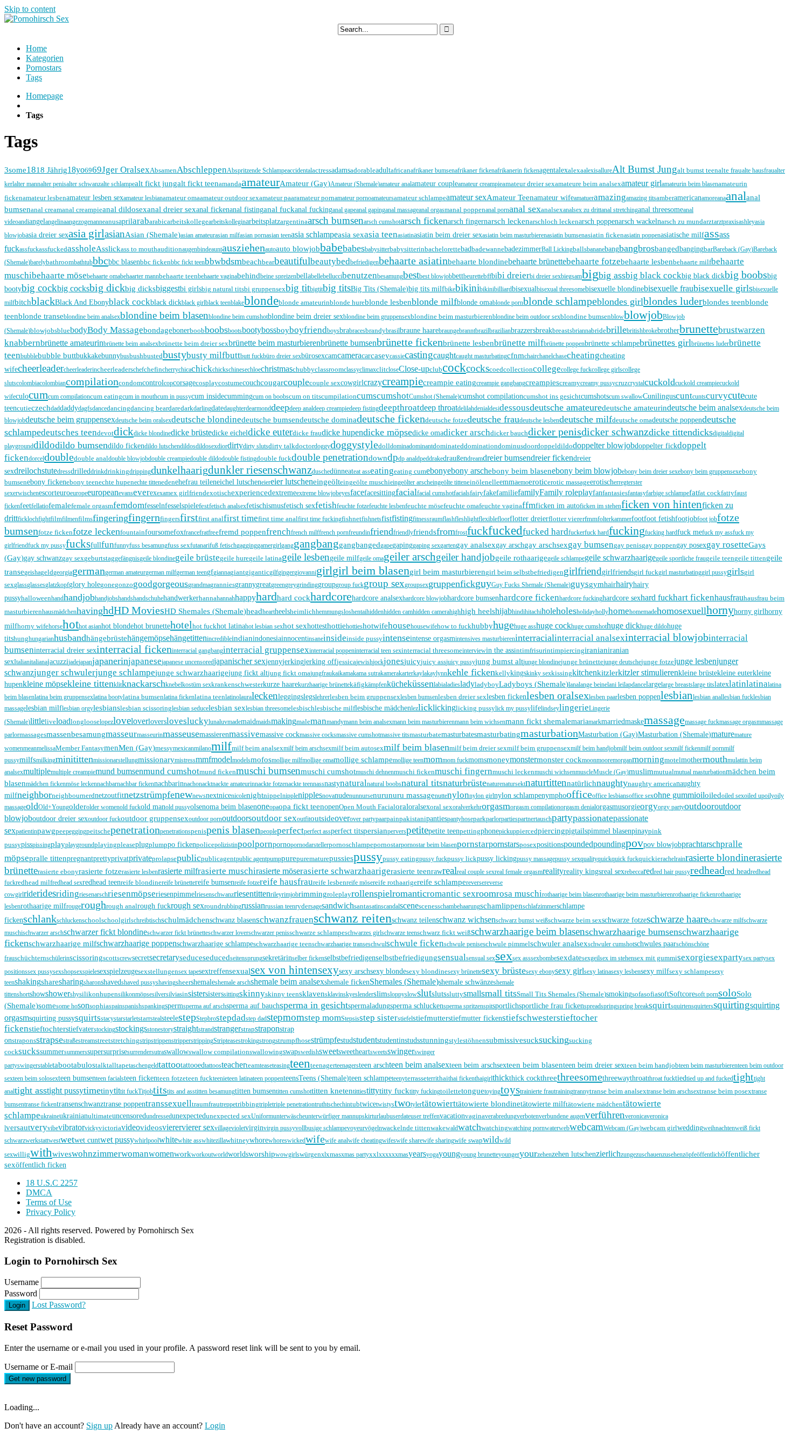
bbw (213, 261)
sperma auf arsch (204, 1006)
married (613, 721)
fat (693, 492)
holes (566, 610)
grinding (307, 585)
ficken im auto (558, 506)
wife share (409, 1140)
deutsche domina (328, 419)
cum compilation (69, 396)
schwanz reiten (353, 918)
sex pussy (40, 971)
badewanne (487, 249)
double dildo (205, 458)
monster (523, 759)
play (58, 844)
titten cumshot (293, 1091)
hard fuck (657, 597)
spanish (132, 1006)
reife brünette (178, 882)
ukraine (49, 1116)
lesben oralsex (557, 695)
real (449, 870)
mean (30, 748)
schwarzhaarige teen (282, 944)
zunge (628, 1154)
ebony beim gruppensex (708, 471)
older (77, 806)
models (241, 760)
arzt (708, 221)
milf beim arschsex (307, 748)
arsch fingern (468, 221)
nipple (290, 796)
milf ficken (686, 748)
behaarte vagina (217, 276)
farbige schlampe (667, 493)
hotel (181, 625)
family (528, 492)
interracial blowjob (666, 637)
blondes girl (620, 301)
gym (596, 584)
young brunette (479, 1154)
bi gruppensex (265, 289)
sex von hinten (284, 970)
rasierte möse (278, 871)
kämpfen (376, 684)
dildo (44, 444)
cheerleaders (115, 369)
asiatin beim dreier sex (448, 235)
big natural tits (223, 289)
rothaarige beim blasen (570, 894)
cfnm (515, 355)
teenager (322, 1065)
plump (158, 844)
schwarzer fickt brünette (177, 933)
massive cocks (318, 735)
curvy (717, 396)
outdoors (237, 818)
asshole (81, 248)
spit (487, 1006)
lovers (157, 722)
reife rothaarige (395, 882)
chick (201, 369)
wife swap (468, 1140)
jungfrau (321, 673)
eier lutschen (291, 481)
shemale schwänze (466, 982)
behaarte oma (103, 276)
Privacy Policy (50, 1212)
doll (384, 446)
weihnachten (719, 1128)
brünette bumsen (349, 343)
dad (55, 408)
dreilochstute (35, 470)
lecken (265, 695)
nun (354, 796)
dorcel (36, 458)
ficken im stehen (600, 506)
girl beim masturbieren (447, 571)
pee (60, 831)
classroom (329, 369)
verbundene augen (562, 1116)
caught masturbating (481, 356)
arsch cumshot (382, 222)
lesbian (677, 695)
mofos (261, 759)
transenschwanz (80, 1104)
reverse (475, 882)
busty (174, 354)
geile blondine (157, 558)
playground (79, 845)
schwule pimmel (506, 944)
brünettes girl (665, 342)
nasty (332, 784)
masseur (121, 734)
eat (349, 471)
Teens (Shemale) (323, 1078)
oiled (713, 795)
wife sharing (438, 1140)
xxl (374, 1154)
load (63, 721)
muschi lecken (513, 772)
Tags (34, 77)
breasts (562, 330)
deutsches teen (69, 432)
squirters (702, 1006)
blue (63, 330)
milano (202, 748)
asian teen (278, 235)
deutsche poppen (677, 420)
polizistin (226, 845)
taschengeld (143, 1065)
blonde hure (347, 302)
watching (494, 1128)
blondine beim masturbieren (451, 316)
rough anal (121, 906)
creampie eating (449, 382)
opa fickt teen (301, 806)
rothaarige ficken (694, 894)
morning (648, 759)
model (221, 759)
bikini (467, 287)
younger (508, 1154)
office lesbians (610, 796)
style (456, 1040)
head (254, 611)
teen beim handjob (651, 1065)
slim (380, 993)
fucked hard (545, 532)
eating (382, 471)
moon (589, 760)
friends (424, 531)
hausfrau (729, 597)
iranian (596, 649)
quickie (649, 859)
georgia (62, 572)
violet (238, 1128)
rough (93, 905)
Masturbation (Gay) (608, 734)
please (126, 844)
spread (592, 1006)
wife (315, 1139)
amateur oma (181, 198)
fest (204, 506)
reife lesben (329, 882)
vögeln (373, 1128)
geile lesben (306, 557)
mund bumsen (119, 771)
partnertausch (535, 819)
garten (448, 545)
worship (261, 1154)
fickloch (28, 519)
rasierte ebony (58, 871)
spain (115, 1006)
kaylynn (437, 673)
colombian (52, 383)
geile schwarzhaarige (620, 557)
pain (392, 819)
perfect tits (347, 831)
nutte (441, 796)
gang (287, 545)
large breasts (677, 684)
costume (230, 383)
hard (266, 596)
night (254, 795)
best (411, 275)
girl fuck (646, 572)
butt (232, 355)
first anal (211, 519)
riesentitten (252, 893)
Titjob (145, 1091)
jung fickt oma (289, 673)
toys (510, 1089)
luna (214, 722)
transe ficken (40, 1104)
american (687, 198)
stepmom (285, 1017)
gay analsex (476, 544)
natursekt (513, 784)
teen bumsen (77, 1078)
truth (320, 1104)
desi (494, 408)
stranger (227, 1028)
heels (282, 611)
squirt (660, 1005)
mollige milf (287, 760)
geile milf (344, 558)
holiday (585, 612)
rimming (312, 894)
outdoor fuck (104, 819)
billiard (503, 289)
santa (361, 906)
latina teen (209, 697)
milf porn (712, 748)
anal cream (46, 210)
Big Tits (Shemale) (379, 288)
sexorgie (693, 957)
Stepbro (206, 1018)
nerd (88, 795)
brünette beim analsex (130, 343)
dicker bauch (509, 433)
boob (197, 330)
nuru (380, 795)
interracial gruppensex (266, 650)
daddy (69, 408)
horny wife (32, 626)
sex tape (188, 971)
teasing (281, 1065)
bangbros (637, 248)
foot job (707, 519)
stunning (434, 1040)
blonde (261, 301)
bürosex (313, 355)
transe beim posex (725, 1091)
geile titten (750, 558)
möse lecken (81, 784)
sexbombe (544, 958)
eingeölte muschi (365, 482)
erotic (538, 481)
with (41, 1152)
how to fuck (454, 626)
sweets (378, 1052)
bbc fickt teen (188, 262)
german (88, 571)
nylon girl (481, 796)
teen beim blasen (534, 1064)
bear (268, 262)
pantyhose (460, 819)
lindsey (550, 708)
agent (547, 170)
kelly (502, 673)
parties (509, 819)
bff (487, 276)
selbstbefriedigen (350, 957)
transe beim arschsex (673, 1091)
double (59, 457)
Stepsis (350, 1018)
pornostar (387, 844)
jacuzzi (57, 662)
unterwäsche (289, 1116)
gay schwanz (43, 558)
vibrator (71, 1127)
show (37, 994)
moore (604, 760)
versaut (18, 1127)
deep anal (301, 408)
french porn (334, 532)
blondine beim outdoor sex (526, 316)
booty (251, 330)
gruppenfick (451, 583)
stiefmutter (430, 1018)
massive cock (280, 734)
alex (561, 170)
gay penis (628, 545)
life (536, 707)
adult (383, 170)
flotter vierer (566, 519)
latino (232, 697)
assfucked (53, 249)
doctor (304, 446)
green (278, 585)
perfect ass (317, 831)
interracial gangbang (197, 650)
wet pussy (117, 1139)
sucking (554, 1039)
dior (222, 446)
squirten (681, 1006)
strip (145, 1040)
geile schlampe (566, 558)
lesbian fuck (737, 697)
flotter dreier (529, 519)
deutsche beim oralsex (143, 420)
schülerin (58, 958)
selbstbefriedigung (406, 957)
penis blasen (233, 830)
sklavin (334, 994)
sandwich (338, 905)
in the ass (500, 650)
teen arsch (374, 1065)
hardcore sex (621, 598)
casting (419, 354)
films (85, 519)
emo (523, 482)
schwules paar (655, 943)
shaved (111, 982)
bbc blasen (124, 262)
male (303, 722)
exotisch (218, 493)
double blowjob (128, 458)
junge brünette (582, 662)
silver (159, 994)
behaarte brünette (537, 261)
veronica (636, 1116)
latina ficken (179, 697)
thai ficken (461, 1078)
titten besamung (215, 1091)
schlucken (69, 920)
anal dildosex (124, 209)
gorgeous (170, 583)
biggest (168, 288)
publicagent (218, 859)
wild (491, 1140)
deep (280, 407)
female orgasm (92, 506)
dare (174, 408)
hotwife (375, 625)
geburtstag (99, 558)
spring (609, 1006)
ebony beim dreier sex (650, 471)
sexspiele (85, 971)
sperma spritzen (463, 1006)
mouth (715, 759)
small (472, 993)
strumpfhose (293, 1040)
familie (507, 492)
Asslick (108, 248)
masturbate (425, 734)
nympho (553, 795)
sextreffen (214, 971)
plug (142, 844)
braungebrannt (457, 330)
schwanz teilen (414, 920)
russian (253, 905)
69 (88, 170)
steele (170, 1018)
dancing (118, 408)
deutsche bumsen (270, 419)
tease (266, 1065)
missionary (156, 759)
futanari (200, 545)
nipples (310, 795)
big (590, 274)
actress (321, 170)
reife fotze (247, 882)
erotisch (602, 482)
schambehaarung (458, 906)
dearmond (258, 408)
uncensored (129, 1116)
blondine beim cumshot (238, 316)
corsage (184, 383)
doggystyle (354, 444)
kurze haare (280, 684)
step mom (322, 1018)
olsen (198, 807)
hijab (503, 611)
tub (355, 1104)
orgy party (671, 807)
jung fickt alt (248, 672)
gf (210, 572)
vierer (172, 1127)
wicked (296, 1140)
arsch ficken (424, 220)
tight (743, 1077)
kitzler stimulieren (648, 672)
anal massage (402, 210)
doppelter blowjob (604, 445)
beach (252, 261)
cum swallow (626, 396)
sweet (328, 1051)
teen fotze (171, 1078)
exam (163, 493)
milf (221, 746)
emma (508, 482)
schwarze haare (677, 919)
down (378, 458)
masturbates (459, 734)
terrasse (416, 1078)
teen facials (110, 1078)
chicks (220, 369)
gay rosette (727, 544)
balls (580, 249)
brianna (581, 330)
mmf (203, 759)
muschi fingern (463, 771)
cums (367, 396)
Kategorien (45, 58)
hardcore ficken (529, 597)
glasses (36, 585)
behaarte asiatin (413, 260)
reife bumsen (214, 882)
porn (264, 844)
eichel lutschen (239, 482)
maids (263, 722)
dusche (321, 471)
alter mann (27, 184)
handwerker (181, 598)
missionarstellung (115, 760)
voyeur (356, 1128)
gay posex (691, 545)
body (78, 330)
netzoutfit (109, 795)
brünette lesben (468, 342)
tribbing (247, 1104)
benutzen (359, 275)
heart (268, 612)
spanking (153, 1006)
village (222, 1128)
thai (442, 1078)
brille (616, 329)
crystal (636, 383)
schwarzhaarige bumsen (631, 931)
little (37, 721)
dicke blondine (152, 433)
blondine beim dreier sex (305, 316)
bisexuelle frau (668, 288)
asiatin (406, 235)
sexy (328, 970)
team (253, 1065)
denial (481, 408)
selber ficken (308, 958)
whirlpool (146, 1140)
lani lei (615, 684)
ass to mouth (139, 249)
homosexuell (681, 610)
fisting (402, 518)
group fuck (350, 585)
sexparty (726, 957)
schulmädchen (185, 919)
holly (601, 612)
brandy (375, 330)
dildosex (206, 446)
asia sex (351, 234)
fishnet (352, 519)
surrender (139, 1052)
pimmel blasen (609, 831)
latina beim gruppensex (63, 697)
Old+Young (53, 807)
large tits (703, 684)
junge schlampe (125, 672)
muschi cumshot (328, 771)
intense (396, 637)
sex (503, 956)
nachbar (107, 784)
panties (436, 819)
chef (138, 369)
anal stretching (619, 210)
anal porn (497, 210)
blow (617, 316)
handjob (79, 597)
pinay (639, 831)
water (552, 1128)
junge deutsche (622, 662)
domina (399, 446)
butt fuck (251, 356)
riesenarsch (93, 894)
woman (135, 1154)
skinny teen (282, 994)
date (217, 408)
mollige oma (318, 760)
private (140, 858)
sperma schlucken (416, 1006)
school (91, 920)
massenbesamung (76, 734)
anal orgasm (434, 210)
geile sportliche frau (681, 558)
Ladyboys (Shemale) (533, 684)
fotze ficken (55, 532)
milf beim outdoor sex (645, 748)
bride (598, 330)
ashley (747, 222)
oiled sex (732, 796)
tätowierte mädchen (594, 1104)
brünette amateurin (71, 342)
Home (36, 48)
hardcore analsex (377, 598)
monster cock (559, 759)
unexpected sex (228, 1116)
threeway (616, 1078)
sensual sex (480, 958)
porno (281, 844)
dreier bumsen (507, 458)
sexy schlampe (690, 971)
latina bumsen (143, 697)
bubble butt (57, 355)
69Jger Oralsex (121, 170)
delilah (465, 408)
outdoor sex (274, 818)
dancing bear (149, 408)
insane (315, 639)
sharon (92, 982)
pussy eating (401, 859)
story (167, 1029)
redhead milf (34, 882)
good (142, 584)
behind (248, 275)
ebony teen (82, 482)
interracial (534, 637)
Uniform (262, 1116)
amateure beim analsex (588, 184)
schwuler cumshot (611, 944)
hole (548, 611)
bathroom (60, 262)
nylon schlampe (517, 795)
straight (185, 1028)
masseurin (150, 735)
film (56, 519)
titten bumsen (255, 1090)
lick (425, 707)
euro (63, 492)
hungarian (41, 639)
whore (258, 1140)
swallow (176, 1052)
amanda (230, 184)
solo (727, 993)
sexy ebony (540, 971)
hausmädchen (59, 612)
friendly (403, 532)
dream (475, 458)
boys (333, 330)
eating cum (410, 471)
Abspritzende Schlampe (257, 170)
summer (52, 1052)
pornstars (504, 844)
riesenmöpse (132, 894)
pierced (527, 831)
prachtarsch (701, 844)
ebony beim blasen (520, 471)
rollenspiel (371, 893)
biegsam (571, 276)
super (95, 1051)
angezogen (79, 222)
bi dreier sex (545, 276)
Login (17, 1305)
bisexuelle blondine (614, 288)
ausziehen (243, 248)
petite (417, 830)
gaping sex (426, 545)
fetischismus (264, 506)
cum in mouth (139, 396)
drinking (116, 471)
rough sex (187, 905)
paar (381, 819)
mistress (185, 760)
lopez (106, 722)
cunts (699, 396)
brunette (698, 329)
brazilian (500, 330)
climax (367, 369)
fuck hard (597, 532)
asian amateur (197, 235)
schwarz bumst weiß (522, 920)
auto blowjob (298, 248)
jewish (364, 662)
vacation (452, 1116)
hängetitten (188, 638)
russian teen (280, 906)
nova (328, 796)
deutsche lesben (539, 420)
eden (168, 482)
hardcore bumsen (473, 597)
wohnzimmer (96, 1154)
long (77, 722)
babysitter (377, 249)
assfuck (29, 249)
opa (274, 807)
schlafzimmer (540, 906)
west (54, 1140)
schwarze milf (726, 920)
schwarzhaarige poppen (136, 943)
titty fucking (424, 1091)
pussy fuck (433, 859)
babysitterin (407, 249)
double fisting (238, 458)
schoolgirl (116, 920)
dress (64, 471)
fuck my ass (717, 532)
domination (481, 446)
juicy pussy (460, 662)
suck (531, 1039)
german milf (160, 572)
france (191, 532)
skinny (252, 993)
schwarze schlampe (317, 932)
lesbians (106, 707)
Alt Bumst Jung (644, 169)
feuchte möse (424, 506)
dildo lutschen (162, 446)
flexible (487, 519)
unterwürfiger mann (330, 1116)
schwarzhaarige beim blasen (528, 931)
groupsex (416, 585)
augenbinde (196, 249)
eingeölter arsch (410, 482)
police (205, 844)
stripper (181, 1040)
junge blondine (542, 662)
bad (466, 249)
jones (394, 661)
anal (736, 196)
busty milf (205, 355)
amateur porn (315, 198)
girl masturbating (679, 572)
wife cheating (365, 1140)
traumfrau (206, 1104)
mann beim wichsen (480, 722)
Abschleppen (202, 169)
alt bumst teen (697, 170)
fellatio (39, 506)
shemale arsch (233, 982)
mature (722, 734)
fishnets (371, 519)
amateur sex (466, 197)
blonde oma (474, 302)
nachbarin (169, 784)
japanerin (110, 660)
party (562, 817)
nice (225, 795)
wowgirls (287, 1154)
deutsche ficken (391, 419)
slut (424, 993)
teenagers (347, 1065)
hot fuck (204, 626)
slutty (455, 994)
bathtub (83, 262)
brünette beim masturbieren (274, 342)
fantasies (615, 493)
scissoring (86, 957)
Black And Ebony (82, 302)
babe (331, 247)
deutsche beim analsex (705, 407)
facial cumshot (435, 493)
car (366, 356)
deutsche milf (585, 419)
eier (265, 482)
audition (169, 249)
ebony (436, 471)
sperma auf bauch (253, 1006)
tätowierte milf (543, 1103)
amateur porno (353, 198)
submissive (504, 1039)
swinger (400, 1051)
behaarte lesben (647, 261)
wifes (389, 1140)
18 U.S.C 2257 (52, 1182)
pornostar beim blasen (429, 845)
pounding (609, 844)
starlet (130, 1018)
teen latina (240, 1078)
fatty (727, 493)
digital (720, 433)
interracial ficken (134, 649)
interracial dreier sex (65, 650)
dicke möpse (387, 432)
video (130, 1127)
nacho (191, 784)
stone (154, 1029)
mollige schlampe (363, 759)
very (38, 1127)
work (182, 1154)
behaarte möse (59, 275)
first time (241, 518)
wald (452, 1128)
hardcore (331, 596)
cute (736, 395)
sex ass (521, 958)
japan (85, 662)
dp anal (407, 458)
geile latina (265, 558)
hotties (354, 626)
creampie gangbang (500, 383)
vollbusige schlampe (321, 1128)
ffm (529, 505)
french (278, 532)
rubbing (231, 906)
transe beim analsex (618, 1091)
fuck (477, 530)
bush (136, 356)
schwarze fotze (624, 920)
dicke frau (307, 433)
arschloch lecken (554, 221)
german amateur (125, 572)
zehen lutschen (574, 1154)
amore (709, 198)
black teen (218, 302)
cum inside (207, 396)
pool (246, 844)
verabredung (501, 1116)
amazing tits (641, 198)
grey (290, 585)
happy (245, 597)
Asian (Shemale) (152, 234)
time (92, 1090)
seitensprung (246, 958)
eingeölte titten (448, 482)
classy (351, 369)
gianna (221, 572)
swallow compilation (219, 1052)
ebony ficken (46, 481)
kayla (420, 673)
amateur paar (277, 198)
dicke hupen (342, 432)
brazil (482, 330)
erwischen (26, 493)
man (318, 721)
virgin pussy (279, 1128)
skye (349, 994)
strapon (267, 1028)
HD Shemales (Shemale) (205, 611)
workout (202, 1154)
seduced (216, 957)
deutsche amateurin (634, 408)
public (189, 857)
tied (680, 1078)
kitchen (584, 672)
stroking (248, 1040)
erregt (621, 482)
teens (290, 1078)
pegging (76, 831)
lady (467, 683)
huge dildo (653, 626)
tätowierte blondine (488, 1103)
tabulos (83, 1065)
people (268, 831)
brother (668, 330)
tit (117, 1090)
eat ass (361, 471)
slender (364, 994)
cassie (397, 356)
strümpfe (326, 1039)
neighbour (67, 795)
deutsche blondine (206, 419)
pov (634, 843)
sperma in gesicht (314, 1005)
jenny (274, 661)
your (528, 1153)
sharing (71, 981)
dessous (514, 407)
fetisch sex (299, 505)
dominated (448, 446)
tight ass (31, 1090)
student (365, 1039)
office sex (641, 796)
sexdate (569, 957)
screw (124, 958)
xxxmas (398, 1154)
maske (634, 721)
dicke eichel (230, 433)
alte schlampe (118, 184)
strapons (24, 1040)
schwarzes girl (363, 933)
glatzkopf (57, 585)
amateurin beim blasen (690, 184)
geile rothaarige (521, 557)
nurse (366, 796)
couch (251, 383)
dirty (235, 445)
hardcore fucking (580, 598)
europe (78, 493)
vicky (92, 1128)
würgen (310, 1154)
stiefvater (80, 1029)
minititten (74, 759)
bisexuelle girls (723, 288)
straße (70, 1040)
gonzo (124, 584)
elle (494, 482)
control (153, 382)
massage (664, 720)
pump (274, 859)
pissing (41, 845)
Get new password (37, 1379)
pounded (578, 844)
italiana (38, 662)
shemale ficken (347, 982)
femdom (128, 505)
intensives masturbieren (485, 639)
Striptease (225, 1040)
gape (386, 545)
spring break (633, 1006)
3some (15, 169)
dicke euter (270, 432)
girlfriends (618, 572)
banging (691, 248)
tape (122, 1065)
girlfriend (583, 571)
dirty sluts (255, 446)
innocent (294, 638)
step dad (256, 1018)
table (46, 1065)
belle (317, 276)
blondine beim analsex (92, 316)
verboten (528, 1116)
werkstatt (36, 1140)
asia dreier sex (46, 235)
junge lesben (695, 661)
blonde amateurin (304, 302)
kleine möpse (45, 683)
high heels (478, 611)
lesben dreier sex (462, 697)
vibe (52, 1128)
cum (38, 394)
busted (153, 356)
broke (650, 330)
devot (105, 433)
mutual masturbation (700, 772)
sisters (214, 993)
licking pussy (475, 708)
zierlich (608, 1153)
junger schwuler (64, 672)
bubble (29, 356)
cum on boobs (271, 396)
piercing (551, 830)
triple (265, 1104)
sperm (174, 1005)
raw (436, 871)
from (445, 531)
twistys (385, 1104)
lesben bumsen (419, 697)
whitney (237, 1140)
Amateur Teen (510, 197)
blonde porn (507, 302)
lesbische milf (335, 708)
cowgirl (352, 383)
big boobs (746, 275)
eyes (344, 493)
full (96, 545)
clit (381, 369)
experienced (251, 492)
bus (124, 356)
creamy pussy (597, 383)
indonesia (267, 638)
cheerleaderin (80, 369)
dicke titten (670, 432)
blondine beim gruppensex (377, 316)
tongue (472, 1090)
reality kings (582, 871)
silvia (172, 994)
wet (67, 1139)
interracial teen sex (378, 650)
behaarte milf (692, 262)
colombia (27, 383)
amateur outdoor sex (229, 198)
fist (386, 518)
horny (720, 610)
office (579, 794)
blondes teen (724, 301)
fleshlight (466, 519)
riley (276, 894)
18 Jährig (51, 170)
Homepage (44, 95)
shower (57, 993)
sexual (240, 971)
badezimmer (522, 248)
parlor (493, 819)
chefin (153, 369)
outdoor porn (205, 819)
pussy (368, 857)
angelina (55, 222)
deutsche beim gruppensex (70, 419)
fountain (132, 532)
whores (277, 1140)
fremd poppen (242, 532)
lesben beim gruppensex (365, 697)
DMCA (39, 1192)
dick (124, 431)
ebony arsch (467, 471)
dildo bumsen (81, 445)
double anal (91, 458)
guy (483, 583)
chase (560, 356)
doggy (322, 446)
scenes (428, 906)
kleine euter (735, 673)
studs (412, 1040)
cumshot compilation (491, 396)
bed (343, 261)
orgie (632, 807)
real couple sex (476, 872)
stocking (104, 1029)
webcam (586, 1126)
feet (25, 506)
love (122, 720)
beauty (323, 261)
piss (26, 844)
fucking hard (661, 532)
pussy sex (567, 859)
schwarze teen (399, 933)
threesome (579, 1077)
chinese (237, 369)
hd (108, 610)
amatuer (584, 198)
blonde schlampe (560, 301)
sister (196, 993)
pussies (341, 858)
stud (347, 1040)
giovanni (305, 572)
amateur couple (435, 184)
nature (494, 784)
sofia (651, 994)
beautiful (292, 260)
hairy (624, 584)
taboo (61, 1065)
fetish (326, 505)
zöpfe (690, 1154)
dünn (337, 471)
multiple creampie (73, 772)
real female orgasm (519, 872)
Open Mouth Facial (367, 807)
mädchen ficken (46, 784)
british (635, 330)
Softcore (682, 994)
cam (331, 356)
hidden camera (431, 612)
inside (334, 638)
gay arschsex (546, 545)
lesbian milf (44, 708)
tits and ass (181, 1091)
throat (639, 1078)
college (547, 369)
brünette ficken (410, 342)
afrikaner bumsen (433, 170)
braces (357, 330)
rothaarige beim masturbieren (636, 894)
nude (342, 795)
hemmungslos (333, 612)
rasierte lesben (140, 872)
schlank (40, 919)
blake (237, 302)
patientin (26, 831)
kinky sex (538, 673)
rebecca (633, 872)
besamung (390, 276)
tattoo (169, 1064)
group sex (384, 583)
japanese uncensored (188, 662)
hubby (482, 625)
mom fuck (455, 760)
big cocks (73, 288)
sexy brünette (465, 971)
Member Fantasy (79, 748)
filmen (70, 519)
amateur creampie (480, 184)
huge (503, 625)
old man (153, 807)
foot (637, 519)
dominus (510, 446)
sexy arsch (354, 971)
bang (612, 248)
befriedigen (364, 262)
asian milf (227, 235)
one (263, 806)
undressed (159, 1116)
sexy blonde (388, 971)
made (234, 722)
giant (237, 572)
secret (140, 957)
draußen (455, 458)
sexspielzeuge (117, 971)
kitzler (607, 672)
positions (550, 844)
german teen (191, 572)
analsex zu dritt (582, 210)
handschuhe (148, 598)
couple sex (325, 383)
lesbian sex (227, 707)
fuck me (689, 532)
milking (45, 760)
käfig (357, 684)
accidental (299, 170)
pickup (507, 831)
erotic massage (568, 482)
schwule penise (463, 944)
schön (683, 944)
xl (323, 1154)
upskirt (364, 1116)
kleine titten (90, 683)
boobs (216, 329)
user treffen (425, 1116)
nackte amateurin (233, 784)
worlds (238, 1154)
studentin (391, 1040)
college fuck (576, 369)
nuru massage (411, 795)
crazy (373, 382)
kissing (561, 673)
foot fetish (659, 519)
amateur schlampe (420, 198)
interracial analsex (589, 638)
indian (242, 638)
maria (579, 722)
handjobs (106, 598)
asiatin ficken (604, 235)
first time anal (278, 519)
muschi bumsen (268, 770)
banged (667, 248)
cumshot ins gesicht (552, 396)
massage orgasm (740, 722)
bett (457, 276)
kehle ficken (471, 672)
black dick (166, 302)
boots (235, 330)
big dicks (140, 288)
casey (380, 355)
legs (309, 697)
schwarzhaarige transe (340, 944)
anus (112, 221)
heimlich (303, 611)
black (43, 301)
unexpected (189, 1116)
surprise (115, 1051)
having (90, 610)
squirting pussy (52, 1018)
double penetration (330, 457)
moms (477, 760)
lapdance (635, 684)
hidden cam (398, 612)
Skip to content (29, 8)
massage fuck (702, 722)
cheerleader (41, 368)
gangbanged (359, 545)
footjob (686, 519)
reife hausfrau (286, 882)
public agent (251, 859)
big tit (298, 287)
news (199, 796)
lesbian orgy (77, 708)
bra (344, 330)
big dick (107, 287)
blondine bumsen (585, 316)
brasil (393, 330)
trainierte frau (537, 1091)
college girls (607, 369)
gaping (402, 545)
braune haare (419, 330)
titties (359, 1091)
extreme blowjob (317, 493)
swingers (28, 1065)
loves (176, 720)
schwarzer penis (268, 933)
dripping (140, 471)
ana (721, 198)
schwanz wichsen (466, 919)
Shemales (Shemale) (404, 981)
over (342, 818)
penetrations (175, 831)
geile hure (234, 558)
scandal (390, 906)
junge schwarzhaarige (191, 672)
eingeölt (326, 481)
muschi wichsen (554, 772)
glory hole (84, 584)
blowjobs (43, 330)
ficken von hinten (661, 504)
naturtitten (546, 782)
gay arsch (510, 545)
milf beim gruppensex (539, 748)
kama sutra (366, 673)
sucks (29, 1051)
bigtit (316, 289)
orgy (649, 806)
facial (406, 492)
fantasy (637, 493)
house (399, 625)
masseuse (181, 733)
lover (139, 721)
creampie (402, 381)
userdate (400, 1116)
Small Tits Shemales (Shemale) (561, 994)
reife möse (359, 882)
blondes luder (673, 301)
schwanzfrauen (285, 919)
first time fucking (320, 519)
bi (494, 276)
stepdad (231, 1018)
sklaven (312, 993)
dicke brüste (191, 432)
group (327, 584)
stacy (107, 1018)
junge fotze (657, 662)
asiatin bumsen (566, 235)
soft (663, 994)
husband (70, 637)
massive (244, 734)
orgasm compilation (535, 807)
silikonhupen (98, 994)
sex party (754, 958)
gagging (247, 545)
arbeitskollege (188, 221)
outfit (303, 819)
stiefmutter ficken (475, 1018)
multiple (37, 771)
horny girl (749, 611)
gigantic (257, 572)
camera (349, 355)
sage (316, 906)
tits (160, 1090)
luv (223, 722)
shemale (203, 982)
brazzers (523, 330)
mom (432, 759)
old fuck (130, 807)
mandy (335, 722)
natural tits (422, 782)
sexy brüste (504, 970)
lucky (198, 721)
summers (75, 1052)
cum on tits (305, 396)
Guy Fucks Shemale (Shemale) (531, 585)
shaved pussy (138, 982)
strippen (161, 1040)
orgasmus (610, 807)
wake (438, 1128)
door (530, 446)
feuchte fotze (353, 506)
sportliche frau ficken (551, 1006)
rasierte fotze (100, 871)
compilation (92, 381)
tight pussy (65, 1090)
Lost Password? (59, 1304)
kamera (389, 673)
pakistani (412, 819)
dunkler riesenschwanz (260, 469)
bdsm (231, 261)
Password (20, 1293)
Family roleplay (566, 492)
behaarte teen (178, 276)
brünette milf (519, 343)
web (564, 1128)
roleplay (339, 894)
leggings (290, 697)
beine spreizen (278, 276)
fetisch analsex (227, 506)
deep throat (438, 407)
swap (290, 1051)
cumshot (393, 396)
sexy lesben (626, 971)
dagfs (85, 408)
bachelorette (443, 249)
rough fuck (154, 905)
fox (178, 532)
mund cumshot (171, 771)
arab (141, 221)
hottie (336, 625)
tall (111, 1065)
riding (67, 894)
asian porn (253, 235)
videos (151, 1127)
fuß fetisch (223, 545)
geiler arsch (410, 556)
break (544, 330)
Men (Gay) (137, 747)
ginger (286, 572)
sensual (451, 957)
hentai (358, 612)
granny (245, 584)
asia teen (381, 234)
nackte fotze (270, 784)
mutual (664, 772)
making (283, 721)
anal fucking (313, 210)
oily (769, 796)
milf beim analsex (257, 748)
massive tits (394, 735)
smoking (619, 994)
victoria (110, 1128)
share (50, 981)
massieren (214, 734)
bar (708, 249)
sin (183, 994)
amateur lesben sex (94, 198)
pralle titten (48, 858)
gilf (273, 572)
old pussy (177, 807)
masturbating (498, 734)
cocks (477, 368)
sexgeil (591, 958)
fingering (110, 517)
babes (354, 248)
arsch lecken (509, 221)
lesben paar (603, 697)
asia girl (86, 233)
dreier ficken (552, 457)
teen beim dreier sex (593, 1065)
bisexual (524, 288)
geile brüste (197, 557)
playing (105, 844)
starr (144, 1018)
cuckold (659, 382)
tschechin (338, 1104)
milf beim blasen (416, 747)
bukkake (88, 356)
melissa (46, 748)
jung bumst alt (499, 661)
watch (469, 1127)
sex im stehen (617, 958)
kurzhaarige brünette (324, 684)
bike (449, 289)
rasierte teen (411, 871)
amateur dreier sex (528, 184)
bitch (23, 302)
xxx (383, 1154)
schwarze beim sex (575, 920)
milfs (27, 759)
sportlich (505, 1006)
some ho (67, 1006)
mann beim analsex (368, 722)
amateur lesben (44, 198)
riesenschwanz (215, 894)
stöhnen (474, 1040)
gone (107, 584)
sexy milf (655, 971)
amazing (610, 197)
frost (461, 532)
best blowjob (435, 276)
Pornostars (43, 67)
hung (21, 638)
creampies (542, 382)
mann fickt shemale (538, 721)
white (168, 1139)
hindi (518, 612)
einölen (478, 482)
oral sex (441, 807)
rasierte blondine (719, 857)
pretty (102, 858)
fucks (78, 544)
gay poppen (659, 545)
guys (580, 584)
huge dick (623, 625)
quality (589, 859)
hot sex (295, 625)
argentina (294, 221)
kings (518, 672)
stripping (202, 1040)
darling (202, 408)
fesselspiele (182, 505)
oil (700, 795)
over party (363, 819)
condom (130, 383)
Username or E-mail (38, 1366)
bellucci (332, 276)
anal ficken (213, 210)
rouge (73, 906)
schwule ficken (415, 943)
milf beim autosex (357, 748)
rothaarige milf (43, 906)
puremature (312, 859)
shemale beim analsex (287, 981)
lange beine (593, 684)
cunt (684, 396)
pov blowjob (662, 844)
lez (414, 708)
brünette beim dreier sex (193, 343)
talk (101, 1065)
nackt (205, 784)
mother (692, 760)
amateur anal (396, 184)
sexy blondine (427, 971)
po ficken (182, 844)
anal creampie (82, 210)
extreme (284, 493)
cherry (170, 369)
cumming (238, 396)
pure (288, 858)
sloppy (396, 994)
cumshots (595, 396)
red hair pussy (672, 872)
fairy (476, 493)
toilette (450, 1091)
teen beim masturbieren (708, 1065)
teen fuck (199, 1078)
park (479, 819)
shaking (28, 981)
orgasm (496, 806)
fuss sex (179, 545)
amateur (260, 182)
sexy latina (597, 971)
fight (44, 519)
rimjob (290, 894)
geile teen (720, 558)
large (653, 684)
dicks (702, 432)
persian (375, 830)
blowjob (643, 315)
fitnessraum (427, 519)
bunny (110, 356)
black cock (129, 301)
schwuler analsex (559, 943)
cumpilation (339, 396)
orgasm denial (578, 807)
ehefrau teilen (196, 482)
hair (610, 584)
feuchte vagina (500, 506)
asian (115, 234)
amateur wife (554, 198)
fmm (591, 519)
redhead (707, 870)
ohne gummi (675, 795)
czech (41, 407)
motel (672, 760)
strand (206, 1029)
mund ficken (217, 772)
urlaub (381, 1116)
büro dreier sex (282, 356)
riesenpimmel (176, 894)
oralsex (419, 807)
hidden (375, 612)
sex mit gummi (655, 958)
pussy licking (497, 858)
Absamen (163, 170)
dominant (421, 446)
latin (737, 684)
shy (74, 994)
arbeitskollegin (227, 222)
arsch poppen (599, 221)
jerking (293, 661)
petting (470, 831)
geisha (32, 572)
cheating (583, 355)
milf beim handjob (594, 748)
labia (440, 684)
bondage (157, 329)
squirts (88, 1018)
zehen (544, 1154)
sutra (157, 1052)
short (23, 994)
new (183, 794)
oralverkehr (467, 807)
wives (62, 1154)
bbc (100, 260)
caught (444, 355)
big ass (612, 275)
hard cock (293, 597)
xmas (333, 1154)
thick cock (524, 1078)
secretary (164, 957)
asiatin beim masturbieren (514, 235)
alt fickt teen (198, 183)
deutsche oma (632, 420)
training (563, 1091)
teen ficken (140, 1078)
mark (594, 722)
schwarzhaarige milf (62, 943)
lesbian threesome (268, 708)
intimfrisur (529, 650)
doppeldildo (555, 446)
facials (462, 493)
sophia (99, 1006)
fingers (170, 519)
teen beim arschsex (477, 1065)
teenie (220, 1078)
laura (245, 697)
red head (738, 871)
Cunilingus (659, 396)
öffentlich (709, 1154)
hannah (226, 598)
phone (490, 830)
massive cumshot (358, 735)
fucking (627, 530)
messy (164, 748)
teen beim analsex (419, 1064)
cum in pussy (174, 396)
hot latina (231, 626)
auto (270, 249)
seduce (191, 957)
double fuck (273, 458)
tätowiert (439, 1103)
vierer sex (198, 1127)
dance (99, 408)
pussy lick (462, 859)
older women (103, 807)
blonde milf (434, 301)
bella (303, 276)
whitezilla (214, 1140)
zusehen (672, 1154)
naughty (612, 782)
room (486, 893)
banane (596, 249)
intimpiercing (565, 650)
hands (125, 598)
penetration (135, 830)
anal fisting (246, 210)
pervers (396, 831)
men (111, 747)
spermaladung (369, 1006)
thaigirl (483, 1078)
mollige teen (408, 760)
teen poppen (268, 1078)
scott (110, 958)
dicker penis (554, 432)
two (402, 1103)
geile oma (371, 558)
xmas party (355, 1154)
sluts (439, 993)
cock (454, 367)
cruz (621, 383)
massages (32, 734)
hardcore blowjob (424, 598)
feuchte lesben (387, 506)
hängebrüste (106, 638)
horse (55, 626)
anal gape (344, 210)
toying (492, 1091)
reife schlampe (441, 882)
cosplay (207, 383)
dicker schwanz (615, 432)
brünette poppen (564, 343)
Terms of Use (49, 1202)
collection (518, 369)
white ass (190, 1140)
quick (605, 859)
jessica (346, 662)
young (449, 1154)
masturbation (549, 733)
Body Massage (115, 330)
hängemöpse (148, 638)
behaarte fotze (593, 261)
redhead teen (101, 882)
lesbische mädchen (383, 707)
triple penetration (293, 1104)
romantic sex (451, 894)
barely (38, 262)
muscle (584, 772)
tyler (416, 1104)
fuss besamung (148, 545)
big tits (337, 287)
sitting (231, 994)
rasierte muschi (227, 871)
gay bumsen (591, 544)
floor (503, 519)
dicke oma (427, 433)
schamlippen (501, 905)
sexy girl (569, 970)
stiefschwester (529, 1018)
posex (528, 844)
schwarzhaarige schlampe (215, 943)
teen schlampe (370, 1078)
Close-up (414, 368)
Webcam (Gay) (622, 1128)
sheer (183, 982)
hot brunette (152, 625)
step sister (378, 1018)
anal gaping (370, 210)
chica (184, 369)
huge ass (525, 626)
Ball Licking (557, 249)
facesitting (379, 493)
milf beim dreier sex (478, 748)
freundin (359, 532)
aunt (216, 249)
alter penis (53, 184)
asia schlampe (314, 234)
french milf (305, 532)
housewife (424, 626)
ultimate (100, 1116)
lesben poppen (639, 696)
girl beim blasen (370, 570)
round (212, 906)
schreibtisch (146, 920)
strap (248, 1029)
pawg (46, 830)
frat (203, 532)
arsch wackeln (640, 221)
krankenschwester (237, 684)
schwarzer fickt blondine (105, 932)
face (357, 492)
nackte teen (299, 784)
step (187, 1017)
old (32, 806)
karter (406, 673)
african (401, 170)
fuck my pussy (47, 545)
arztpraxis (726, 222)
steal (156, 1018)
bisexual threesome (561, 289)
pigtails (576, 831)
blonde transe (41, 316)
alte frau (730, 170)
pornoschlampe (351, 844)
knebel (173, 684)
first (189, 517)
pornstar (473, 844)
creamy (569, 383)
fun (107, 544)
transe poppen (124, 1104)
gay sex (73, 558)
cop (168, 383)
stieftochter (47, 1028)
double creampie (169, 458)
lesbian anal (707, 697)
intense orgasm (432, 638)
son (83, 1005)
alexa (575, 170)
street (102, 1040)
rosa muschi (519, 894)
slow (411, 994)
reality (553, 871)
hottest (317, 625)
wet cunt (87, 1140)
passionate (593, 817)
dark (186, 408)
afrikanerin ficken (517, 170)
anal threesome (660, 210)
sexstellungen (158, 971)
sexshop (63, 971)
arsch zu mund (682, 221)
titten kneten (332, 1090)
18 (31, 170)
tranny (581, 1091)
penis (198, 831)
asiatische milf (682, 234)
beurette (473, 276)
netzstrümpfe (149, 794)
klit (118, 684)
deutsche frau (493, 419)
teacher (233, 1064)
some (47, 1005)
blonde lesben (388, 301)
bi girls (191, 289)
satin (375, 906)
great (263, 584)
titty (372, 1090)
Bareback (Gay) (733, 249)
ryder (302, 906)
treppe (227, 1104)
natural (353, 783)
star (118, 1018)
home (618, 611)
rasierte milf (178, 871)
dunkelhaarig (179, 470)
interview (474, 650)
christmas (277, 368)
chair (530, 356)
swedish (308, 1052)
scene (409, 905)
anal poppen (467, 210)
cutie (24, 408)
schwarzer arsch (43, 933)
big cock (39, 287)
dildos (188, 446)
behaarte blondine (478, 261)
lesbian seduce (190, 708)
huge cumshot (589, 626)
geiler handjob (465, 557)
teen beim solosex (35, 1078)
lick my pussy (513, 708)
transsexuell (168, 1103)
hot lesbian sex (264, 626)
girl (324, 570)
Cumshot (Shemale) (434, 396)
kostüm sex (196, 684)
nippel (272, 795)
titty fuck (394, 1090)
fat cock (709, 493)
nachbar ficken (135, 784)
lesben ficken (506, 697)
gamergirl (269, 545)
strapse (49, 1039)
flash (448, 519)
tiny (107, 1090)
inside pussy (364, 638)
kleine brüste (697, 672)
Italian (22, 662)
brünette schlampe (612, 343)
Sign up (99, 1425)
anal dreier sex (171, 209)
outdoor (699, 806)
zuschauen (649, 1154)
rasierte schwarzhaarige (345, 871)
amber (665, 198)
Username (21, 1282)
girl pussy (714, 572)
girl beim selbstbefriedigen (524, 572)
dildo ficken (126, 446)
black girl (193, 302)
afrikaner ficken (475, 170)
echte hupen (116, 482)
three (548, 1078)
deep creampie (331, 408)
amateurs (382, 198)
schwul (377, 944)
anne (99, 222)
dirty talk (281, 446)
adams (340, 170)
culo (22, 396)
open (331, 807)
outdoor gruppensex (155, 818)
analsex (552, 210)
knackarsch (143, 683)
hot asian (90, 626)
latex (721, 684)
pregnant (80, 859)
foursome (159, 532)
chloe (254, 369)
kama (346, 673)
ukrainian (73, 1115)
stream (86, 1040)
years (417, 1154)
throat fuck (661, 1078)
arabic (158, 221)
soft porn (706, 994)
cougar (271, 382)
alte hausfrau (758, 170)
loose (92, 722)
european (103, 492)
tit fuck (129, 1091)
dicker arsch (466, 432)
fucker (576, 532)
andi (23, 222)
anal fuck (279, 209)
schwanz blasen (233, 920)
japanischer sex (240, 661)
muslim (641, 771)
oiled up (754, 796)
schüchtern (30, 958)
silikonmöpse (135, 994)
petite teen (444, 830)
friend (381, 531)
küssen (420, 683)
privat (120, 858)
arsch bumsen (336, 220)
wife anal (336, 1140)
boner (181, 330)
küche (397, 684)
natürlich (581, 783)
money (498, 759)
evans (126, 493)
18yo (76, 169)
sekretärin (277, 958)
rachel (668, 859)
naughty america (652, 784)
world (220, 1154)
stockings (131, 1028)
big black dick (703, 275)
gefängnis (127, 558)
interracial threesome (431, 650)
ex (153, 492)
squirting (731, 1004)
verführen (605, 1114)
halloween (36, 598)
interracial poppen (332, 650)
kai (335, 673)
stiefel (405, 1018)
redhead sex (67, 882)
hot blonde (117, 626)
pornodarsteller (309, 845)
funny (121, 545)
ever (141, 492)
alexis (590, 170)
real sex (612, 871)
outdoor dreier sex (60, 819)
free (213, 532)
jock (378, 662)
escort (48, 493)
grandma (199, 585)
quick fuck (625, 859)
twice (368, 1104)
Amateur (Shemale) (355, 184)
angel (37, 221)
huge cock (553, 625)
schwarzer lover (228, 933)
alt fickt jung (156, 183)
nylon (458, 795)
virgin (254, 1127)
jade (73, 662)
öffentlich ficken (41, 1164)
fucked (505, 530)
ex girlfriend (188, 493)
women (161, 1153)
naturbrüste (465, 782)
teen (300, 1063)
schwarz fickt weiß (444, 932)
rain (680, 859)
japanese (145, 661)
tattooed (192, 1065)
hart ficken (693, 597)
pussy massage (536, 859)
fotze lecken (96, 531)
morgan (622, 760)
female (59, 505)
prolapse (164, 859)
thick (500, 1077)
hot (70, 624)
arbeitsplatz (263, 221)
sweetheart (354, 1052)
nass (318, 784)
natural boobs (384, 784)
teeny (398, 1078)
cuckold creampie (697, 383)
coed (496, 369)
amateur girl (641, 183)
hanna (208, 598)
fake (489, 493)
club (435, 369)
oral (401, 806)
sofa (638, 994)
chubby (304, 369)
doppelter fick (656, 445)
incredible (219, 639)
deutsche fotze (446, 420)
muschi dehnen (375, 772)
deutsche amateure (566, 407)
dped (422, 458)
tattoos (213, 1065)
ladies (453, 684)
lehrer (322, 697)
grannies (222, 584)
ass (711, 233)
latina (757, 683)
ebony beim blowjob (587, 471)
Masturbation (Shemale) (674, 734)
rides (46, 893)
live (50, 722)
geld (46, 572)
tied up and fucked (709, 1078)
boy (282, 330)
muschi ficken (414, 772)
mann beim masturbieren (423, 722)
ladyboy (487, 684)
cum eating (106, 396)
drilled (81, 471)
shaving (166, 982)
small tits (499, 993)
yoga (432, 1154)
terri (432, 1078)
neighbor (34, 794)
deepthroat (399, 407)
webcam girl (659, 1128)
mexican (183, 748)
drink (97, 471)
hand (57, 598)
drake (436, 458)
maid (248, 722)
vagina (475, 1116)
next (212, 795)
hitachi (533, 612)
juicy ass (433, 662)
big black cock (654, 275)
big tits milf (426, 288)
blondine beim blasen (164, 315)
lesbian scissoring (146, 708)
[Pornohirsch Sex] (36, 18)
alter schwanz (83, 184)
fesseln (154, 506)
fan (597, 493)
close (392, 369)
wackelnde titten (406, 1128)
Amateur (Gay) (305, 183)
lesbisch (303, 708)
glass (20, 585)
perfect (290, 830)
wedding (690, 1127)
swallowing (266, 1052)
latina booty (108, 697)
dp (392, 457)
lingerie (574, 707)
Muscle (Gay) (611, 772)
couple (296, 382)
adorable (363, 170)
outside (322, 818)
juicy (412, 661)
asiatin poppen (642, 235)
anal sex (525, 208)
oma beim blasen (231, 807)
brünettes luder (710, 343)
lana (573, 684)
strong (267, 1040)
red (648, 871)
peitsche (98, 831)
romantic (409, 893)
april (126, 221)
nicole (238, 796)
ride (30, 893)
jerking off (320, 662)
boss (268, 330)
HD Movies (139, 610)
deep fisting (364, 408)
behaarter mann (139, 276)
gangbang (316, 544)
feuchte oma (461, 506)
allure (605, 170)
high (455, 612)
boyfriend (308, 330)
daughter (235, 408)
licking (444, 707)
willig (21, 1154)
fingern (144, 517)
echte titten (147, 482)
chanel (545, 356)
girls (735, 571)
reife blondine (141, 882)
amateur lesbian (143, 198)
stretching (125, 1040)
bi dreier (513, 275)
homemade (643, 612)
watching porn (526, 1128)
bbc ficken (155, 262)
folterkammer (614, 519)
